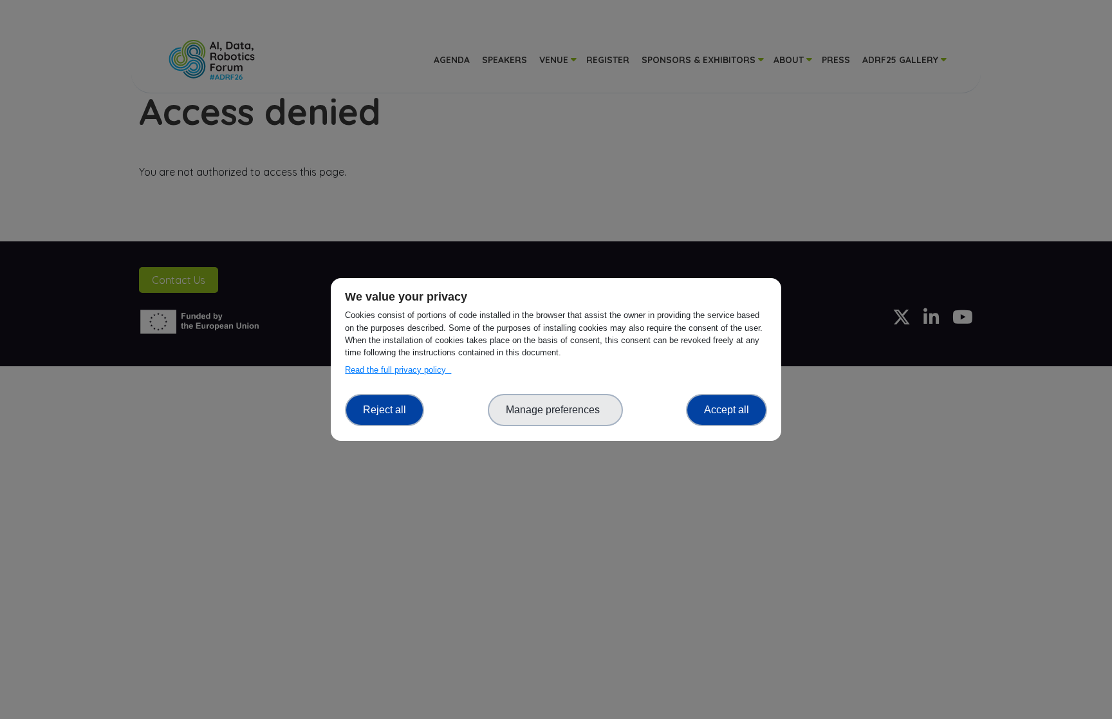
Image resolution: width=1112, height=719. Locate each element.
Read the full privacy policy (398, 370)
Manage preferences (555, 409)
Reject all (384, 409)
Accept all (726, 409)
